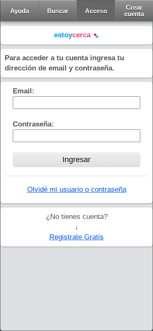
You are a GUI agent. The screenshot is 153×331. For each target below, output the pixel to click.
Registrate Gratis (76, 237)
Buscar (57, 10)
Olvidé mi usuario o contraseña (76, 189)
